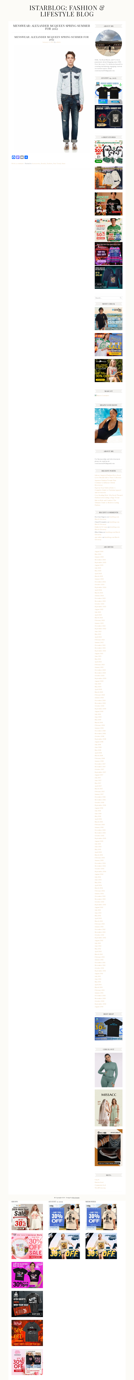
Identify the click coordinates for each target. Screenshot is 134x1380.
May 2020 (98, 687)
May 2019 (98, 720)
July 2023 (98, 612)
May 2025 (98, 571)
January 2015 (99, 860)
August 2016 (99, 808)
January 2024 (99, 596)
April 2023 (98, 615)
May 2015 (98, 849)
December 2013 (100, 896)
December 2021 (100, 645)
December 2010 (100, 996)
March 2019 (99, 722)
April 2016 (98, 819)
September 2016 (100, 805)
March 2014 (99, 888)
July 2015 (98, 844)
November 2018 (100, 733)
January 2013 (99, 927)
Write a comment (18, 163)
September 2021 (100, 651)
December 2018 (100, 731)
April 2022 (98, 637)
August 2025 (99, 565)
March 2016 (99, 822)
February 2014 (100, 891)
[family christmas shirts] (108, 163)
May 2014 (98, 882)
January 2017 (99, 794)
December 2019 (100, 700)
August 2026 (99, 551)
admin (58, 42)
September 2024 (100, 587)
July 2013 (98, 910)
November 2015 (100, 833)
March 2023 (99, 618)
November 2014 (100, 866)
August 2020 (99, 681)
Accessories (36, 163)
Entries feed (99, 1182)
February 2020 (100, 695)
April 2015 (98, 852)
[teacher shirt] (27, 1258)
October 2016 (99, 802)
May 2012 (98, 949)
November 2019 (100, 703)
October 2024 (99, 584)
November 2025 (100, 560)
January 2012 (99, 960)
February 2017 (100, 791)
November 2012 (100, 932)
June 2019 (98, 717)
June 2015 (98, 847)
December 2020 (100, 670)
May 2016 (98, 816)
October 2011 (99, 968)
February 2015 (100, 858)
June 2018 (98, 747)
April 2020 (98, 689)
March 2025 (99, 576)
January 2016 (99, 827)
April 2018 (98, 753)
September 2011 (100, 971)
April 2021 (98, 662)
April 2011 (98, 985)
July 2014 (98, 877)
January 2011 (99, 993)
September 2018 (100, 739)
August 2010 (99, 1007)
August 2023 (99, 609)
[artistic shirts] (108, 128)
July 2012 (98, 943)
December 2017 (100, 764)
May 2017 (98, 783)
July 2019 (98, 714)
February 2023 (100, 620)
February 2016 (100, 824)
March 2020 (99, 692)
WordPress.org (100, 1188)
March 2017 (99, 789)
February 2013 (100, 924)
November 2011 (100, 965)
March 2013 (99, 921)
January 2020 (99, 698)
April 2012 (98, 951)
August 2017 (99, 775)
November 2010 (100, 998)
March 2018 (99, 755)
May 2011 (98, 982)
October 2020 (99, 676)
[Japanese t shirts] (108, 215)
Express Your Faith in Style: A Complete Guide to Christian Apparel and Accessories (108, 490)
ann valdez (98, 537)
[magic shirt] (108, 265)
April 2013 (98, 918)
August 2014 (99, 874)
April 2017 (98, 786)
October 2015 (99, 836)
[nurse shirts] (27, 1375)
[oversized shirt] (27, 1229)
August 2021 (99, 653)
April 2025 (98, 573)
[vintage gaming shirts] (27, 1345)
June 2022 (98, 631)
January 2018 (99, 761)
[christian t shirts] (108, 189)
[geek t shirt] (108, 104)
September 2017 (100, 772)
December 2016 (100, 797)
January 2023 (99, 623)
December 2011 (100, 962)
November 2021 (100, 648)
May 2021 (98, 659)
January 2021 (99, 667)
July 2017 (98, 778)
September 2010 (100, 1004)
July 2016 (98, 811)
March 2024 (99, 593)
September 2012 (100, 938)
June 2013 (98, 913)
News (63, 163)
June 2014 (98, 880)
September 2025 (100, 562)
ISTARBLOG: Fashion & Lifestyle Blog (67, 10)
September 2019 (100, 709)
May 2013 (98, 916)
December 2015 (100, 830)
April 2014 (98, 885)
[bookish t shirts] (108, 382)
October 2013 (99, 902)
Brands (43, 163)
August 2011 (99, 973)
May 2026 (98, 554)
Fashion (49, 163)
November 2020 (100, 673)
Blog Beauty (75, 1197)
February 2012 (100, 957)
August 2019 (99, 711)
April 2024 (98, 590)
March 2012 (99, 954)
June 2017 (98, 780)
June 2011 (98, 979)
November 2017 (100, 767)
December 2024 (100, 582)
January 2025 (99, 579)
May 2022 (98, 634)
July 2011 (98, 976)
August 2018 (99, 742)
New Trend (57, 163)
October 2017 (99, 769)
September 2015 (100, 838)
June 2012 (98, 946)
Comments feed (100, 1185)
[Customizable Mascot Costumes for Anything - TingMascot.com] (102, 395)
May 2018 (98, 750)
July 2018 (98, 745)
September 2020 (100, 678)
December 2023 (100, 598)
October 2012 (99, 935)
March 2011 (99, 987)
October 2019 (99, 706)
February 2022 (100, 640)
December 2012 (100, 929)
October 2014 (99, 869)
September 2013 (100, 905)
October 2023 (99, 604)
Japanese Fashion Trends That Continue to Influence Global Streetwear (105, 482)
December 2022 (100, 626)
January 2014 (99, 893)
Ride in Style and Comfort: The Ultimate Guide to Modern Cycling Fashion (107, 502)
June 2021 (98, 656)
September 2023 (100, 607)
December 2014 (100, 863)
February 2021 (100, 665)
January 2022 (99, 642)
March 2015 (99, 855)
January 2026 (99, 557)
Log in (97, 1180)
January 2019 (99, 728)
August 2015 (99, 841)
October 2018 (99, 736)
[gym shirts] (27, 1316)
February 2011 (99, 990)
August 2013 (99, 907)
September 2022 (100, 629)
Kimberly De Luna (101, 527)
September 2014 (100, 871)
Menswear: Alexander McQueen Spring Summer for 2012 (51, 38)
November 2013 (100, 899)
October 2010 (99, 1001)
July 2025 (98, 568)
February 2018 (100, 758)
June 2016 (98, 814)
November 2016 (100, 800)
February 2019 (100, 725)
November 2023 (100, 601)
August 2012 (99, 940)
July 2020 (98, 684)
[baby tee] (27, 1288)
